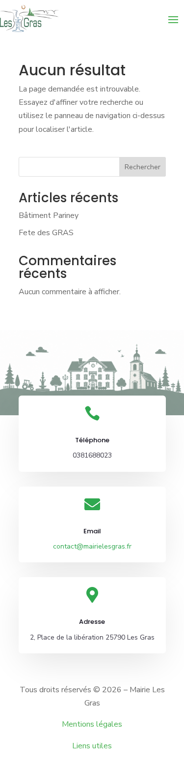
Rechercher (142, 167)
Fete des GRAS (46, 232)
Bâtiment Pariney (49, 215)
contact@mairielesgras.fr (92, 546)
